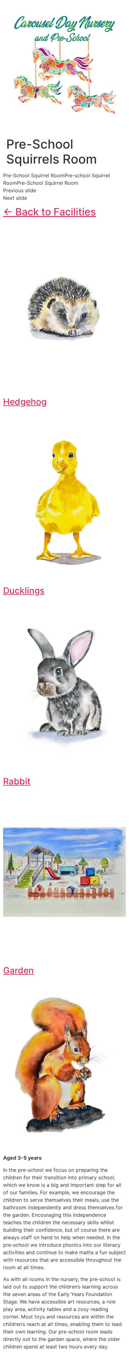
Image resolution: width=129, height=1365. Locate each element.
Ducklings (23, 590)
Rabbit (16, 781)
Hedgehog (25, 401)
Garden (18, 970)
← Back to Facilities (49, 212)
